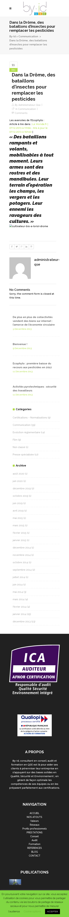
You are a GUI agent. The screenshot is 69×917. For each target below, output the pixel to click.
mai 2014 (18, 592)
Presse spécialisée (23, 454)
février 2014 (19, 606)
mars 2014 (18, 599)
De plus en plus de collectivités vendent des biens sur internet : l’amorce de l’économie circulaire (34, 321)
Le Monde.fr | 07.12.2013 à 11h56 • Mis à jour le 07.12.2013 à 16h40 (28, 128)
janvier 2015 (19, 540)
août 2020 (18, 473)
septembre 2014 (22, 569)
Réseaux (34, 824)
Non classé (19, 447)
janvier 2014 (19, 614)
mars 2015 (18, 525)
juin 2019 (18, 503)
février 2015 (19, 532)
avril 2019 (18, 510)
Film (15, 439)
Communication (28, 36)
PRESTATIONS (35, 832)
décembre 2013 (22, 621)
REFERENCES (34, 848)
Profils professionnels (34, 828)
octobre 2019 (20, 496)
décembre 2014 (22, 547)
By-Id (12, 36)
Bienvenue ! (20, 344)
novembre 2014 (22, 555)
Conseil (34, 836)
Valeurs (34, 821)
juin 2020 (18, 481)
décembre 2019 (22, 488)
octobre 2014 (20, 562)
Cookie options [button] (32, 911)
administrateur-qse (29, 105)
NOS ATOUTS (34, 817)
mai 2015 (18, 518)
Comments (21, 113)
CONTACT (34, 855)
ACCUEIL (34, 813)
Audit (35, 840)
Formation (34, 844)
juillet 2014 (19, 577)
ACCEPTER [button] (52, 911)
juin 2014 (18, 584)
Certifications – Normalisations (30, 417)
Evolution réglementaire (26, 432)
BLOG (34, 851)
